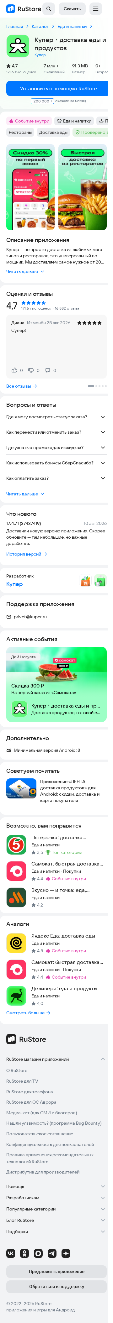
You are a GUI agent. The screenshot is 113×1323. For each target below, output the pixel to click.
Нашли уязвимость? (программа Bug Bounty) (53, 1123)
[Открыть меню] (95, 9)
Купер (40, 54)
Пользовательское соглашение (39, 1134)
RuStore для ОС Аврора (31, 1102)
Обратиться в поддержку (56, 1286)
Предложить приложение (56, 1271)
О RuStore (16, 1070)
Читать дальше (22, 271)
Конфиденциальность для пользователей (50, 1144)
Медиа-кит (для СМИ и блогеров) (41, 1113)
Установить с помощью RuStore (58, 88)
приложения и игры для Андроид (40, 1310)
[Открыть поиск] (48, 9)
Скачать (72, 9)
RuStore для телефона (29, 1092)
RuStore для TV (22, 1081)
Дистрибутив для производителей (42, 1172)
